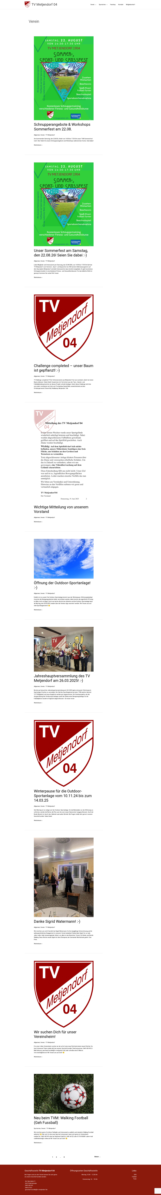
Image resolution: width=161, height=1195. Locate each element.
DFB (135, 1174)
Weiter (97, 1157)
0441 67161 (28, 1187)
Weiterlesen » (38, 145)
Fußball (134, 1177)
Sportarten (37, 1128)
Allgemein (37, 135)
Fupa (134, 1179)
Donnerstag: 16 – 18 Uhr (90, 1179)
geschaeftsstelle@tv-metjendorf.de (36, 1189)
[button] (95, 4)
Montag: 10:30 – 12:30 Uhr (90, 1174)
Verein (42, 135)
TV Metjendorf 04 (44, 4)
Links (134, 1171)
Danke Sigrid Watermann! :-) (57, 921)
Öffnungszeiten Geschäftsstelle (84, 1171)
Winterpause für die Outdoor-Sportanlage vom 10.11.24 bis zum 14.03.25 (63, 795)
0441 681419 (29, 1185)
